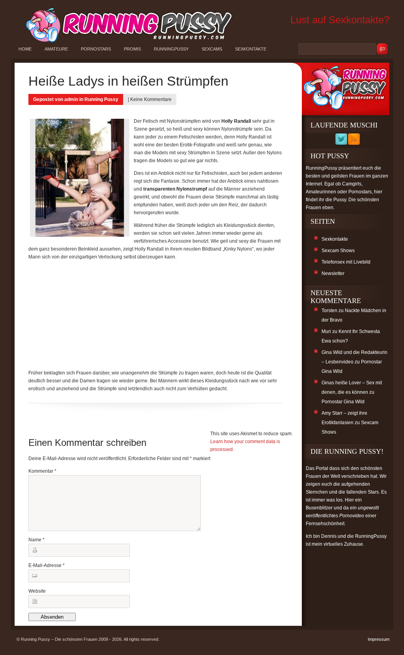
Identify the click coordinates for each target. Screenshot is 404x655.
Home (25, 49)
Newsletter (333, 273)
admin (71, 99)
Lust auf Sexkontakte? (339, 20)
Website (37, 591)
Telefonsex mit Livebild (346, 262)
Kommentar (42, 471)
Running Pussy (101, 99)
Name (36, 540)
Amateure (56, 49)
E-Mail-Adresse (46, 565)
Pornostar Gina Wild (343, 401)
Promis (132, 49)
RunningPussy (171, 49)
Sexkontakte (250, 49)
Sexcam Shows (338, 250)
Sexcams (212, 49)
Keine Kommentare (151, 99)
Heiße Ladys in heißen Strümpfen (128, 80)
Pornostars (96, 49)
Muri (326, 331)
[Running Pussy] (125, 42)
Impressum (378, 639)
